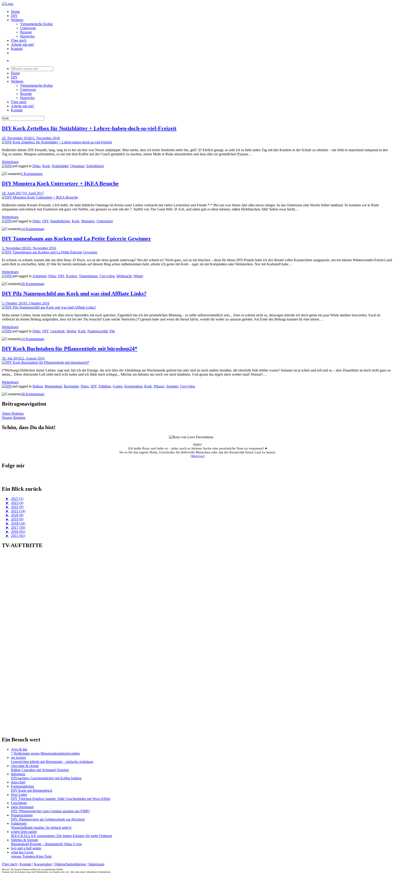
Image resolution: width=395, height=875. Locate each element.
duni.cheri (18, 782)
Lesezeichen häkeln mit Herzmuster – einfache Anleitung (52, 762)
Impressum (96, 864)
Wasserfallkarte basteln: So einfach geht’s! (41, 827)
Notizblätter (60, 166)
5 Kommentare (32, 174)
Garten (118, 386)
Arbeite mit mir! (22, 44)
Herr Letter (19, 795)
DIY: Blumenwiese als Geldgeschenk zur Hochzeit (48, 819)
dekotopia (18, 774)
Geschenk (57, 331)
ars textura (18, 757)
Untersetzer (104, 221)
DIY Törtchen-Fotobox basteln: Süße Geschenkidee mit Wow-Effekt (60, 799)
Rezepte (26, 32)
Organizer (77, 166)
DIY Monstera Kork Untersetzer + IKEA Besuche (60, 183)
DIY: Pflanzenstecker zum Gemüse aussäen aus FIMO (50, 811)
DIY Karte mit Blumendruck (31, 790)
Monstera (88, 221)
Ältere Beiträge (13, 413)
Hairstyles (27, 36)
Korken (71, 276)
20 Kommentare (32, 284)
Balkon (37, 386)
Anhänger (39, 276)
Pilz (112, 331)
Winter (138, 276)
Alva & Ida (19, 749)
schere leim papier (24, 832)
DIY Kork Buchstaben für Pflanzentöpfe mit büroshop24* (69, 349)
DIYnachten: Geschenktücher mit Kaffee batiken (46, 778)
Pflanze (159, 386)
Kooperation (133, 386)
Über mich (18, 40)
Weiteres (17, 20)
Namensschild (97, 331)
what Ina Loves (22, 852)
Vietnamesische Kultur (36, 24)
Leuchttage (19, 803)
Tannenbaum (88, 276)
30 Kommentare (32, 394)
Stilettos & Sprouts (24, 840)
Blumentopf (53, 386)
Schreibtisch (95, 166)
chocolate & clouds (25, 766)
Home (15, 11)
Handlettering (60, 221)
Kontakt (17, 49)
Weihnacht (124, 276)
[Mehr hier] (198, 456)
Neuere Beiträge (14, 418)
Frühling (105, 386)
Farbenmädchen (22, 786)
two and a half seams (26, 848)
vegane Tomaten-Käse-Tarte (31, 856)
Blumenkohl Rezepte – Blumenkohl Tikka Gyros (46, 844)
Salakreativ (19, 823)
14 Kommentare (32, 229)
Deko (36, 166)
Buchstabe (71, 386)
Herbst (71, 331)
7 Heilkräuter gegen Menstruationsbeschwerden (45, 753)
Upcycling (107, 276)
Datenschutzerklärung (70, 864)
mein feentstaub (22, 807)
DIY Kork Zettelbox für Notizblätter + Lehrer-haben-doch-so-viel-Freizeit (89, 128)
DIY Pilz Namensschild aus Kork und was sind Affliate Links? (74, 293)
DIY (14, 16)
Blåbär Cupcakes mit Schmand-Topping (40, 770)
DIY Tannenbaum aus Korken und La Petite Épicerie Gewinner (76, 239)
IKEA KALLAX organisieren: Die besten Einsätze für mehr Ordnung (61, 836)
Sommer (172, 386)
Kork (46, 166)
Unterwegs (28, 28)
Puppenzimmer (22, 815)
